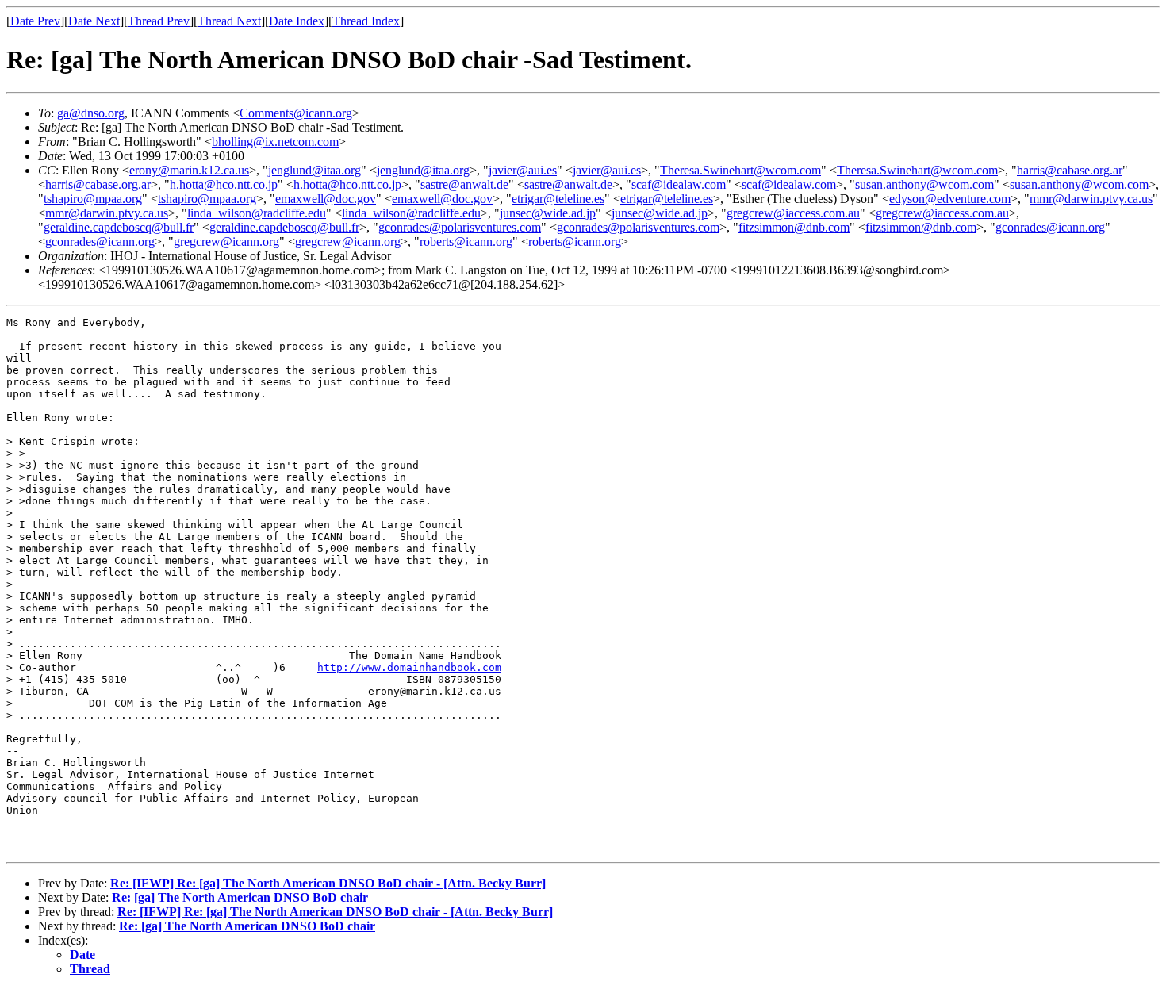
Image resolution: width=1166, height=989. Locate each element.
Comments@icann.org (296, 113)
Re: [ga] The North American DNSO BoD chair (240, 897)
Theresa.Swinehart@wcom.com (740, 170)
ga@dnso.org (91, 113)
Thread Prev (159, 21)
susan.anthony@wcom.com (924, 184)
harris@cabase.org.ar (1069, 170)
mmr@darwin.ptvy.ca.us (1091, 198)
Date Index (296, 21)
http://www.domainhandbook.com (409, 667)
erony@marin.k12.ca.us (189, 170)
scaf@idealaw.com (678, 184)
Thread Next (229, 21)
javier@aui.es (523, 170)
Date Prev (35, 21)
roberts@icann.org (466, 241)
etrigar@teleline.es (558, 198)
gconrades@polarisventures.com (459, 227)
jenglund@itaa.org (314, 170)
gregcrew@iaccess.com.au (793, 213)
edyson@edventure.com (950, 198)
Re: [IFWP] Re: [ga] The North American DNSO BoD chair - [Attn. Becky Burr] (328, 883)
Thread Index (366, 21)
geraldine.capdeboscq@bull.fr (119, 227)
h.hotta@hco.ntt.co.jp (224, 184)
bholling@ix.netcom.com (275, 141)
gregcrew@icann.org (226, 241)
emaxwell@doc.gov (325, 198)
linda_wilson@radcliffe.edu (256, 213)
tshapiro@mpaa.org (93, 198)
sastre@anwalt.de (464, 184)
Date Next (94, 21)
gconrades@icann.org (1050, 227)
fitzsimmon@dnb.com (794, 227)
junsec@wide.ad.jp (548, 213)
